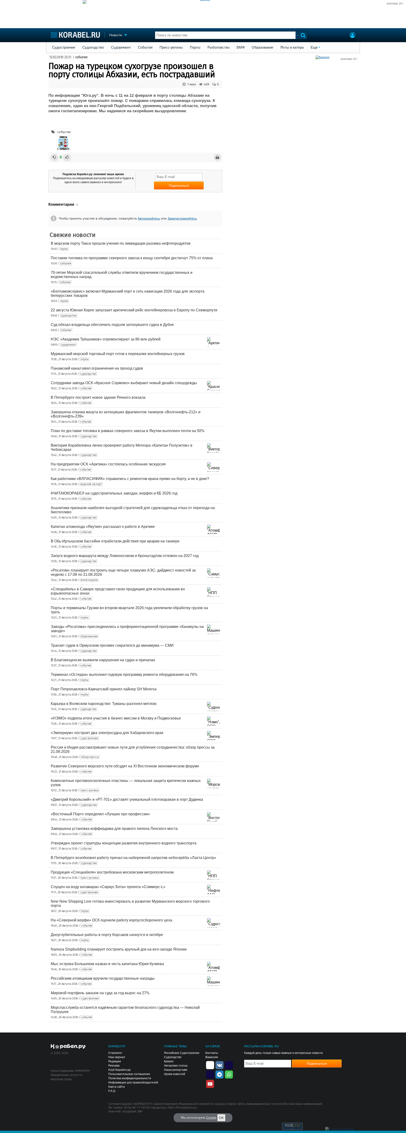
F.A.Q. (112, 1091)
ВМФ (241, 47)
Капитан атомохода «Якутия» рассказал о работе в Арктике (103, 527)
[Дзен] (210, 1064)
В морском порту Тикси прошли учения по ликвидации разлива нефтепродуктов (121, 243)
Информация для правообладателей (133, 1082)
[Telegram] (219, 1074)
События (145, 47)
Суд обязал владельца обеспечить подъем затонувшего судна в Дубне (112, 325)
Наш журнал (116, 1057)
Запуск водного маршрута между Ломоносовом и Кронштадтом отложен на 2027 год (125, 556)
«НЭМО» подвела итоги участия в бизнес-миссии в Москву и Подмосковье (116, 718)
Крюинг (169, 1061)
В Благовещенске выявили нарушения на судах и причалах (103, 660)
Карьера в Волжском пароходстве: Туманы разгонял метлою (103, 704)
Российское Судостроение (181, 1053)
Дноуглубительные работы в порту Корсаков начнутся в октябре (107, 935)
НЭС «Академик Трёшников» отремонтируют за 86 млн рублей (105, 339)
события (81, 57)
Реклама (114, 1065)
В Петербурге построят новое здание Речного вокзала (98, 397)
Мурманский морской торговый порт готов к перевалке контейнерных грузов (118, 354)
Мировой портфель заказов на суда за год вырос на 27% (100, 993)
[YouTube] (210, 1083)
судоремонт (68, 344)
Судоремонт (121, 47)
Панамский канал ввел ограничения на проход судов (97, 368)
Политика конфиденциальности (129, 1078)
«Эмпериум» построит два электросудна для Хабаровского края (107, 733)
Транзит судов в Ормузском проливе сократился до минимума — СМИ (112, 645)
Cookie (211, 1117)
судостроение (89, 738)
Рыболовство (218, 47)
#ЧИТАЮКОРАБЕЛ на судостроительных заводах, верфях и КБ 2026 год (114, 493)
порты (64, 249)
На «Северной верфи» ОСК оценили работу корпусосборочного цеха (111, 920)
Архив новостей (174, 1074)
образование (89, 636)
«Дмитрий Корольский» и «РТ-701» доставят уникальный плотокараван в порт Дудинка (127, 799)
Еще (314, 47)
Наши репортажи (175, 1069)
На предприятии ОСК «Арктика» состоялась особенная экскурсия (108, 464)
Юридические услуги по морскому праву (66, 1077)
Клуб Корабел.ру (119, 1069)
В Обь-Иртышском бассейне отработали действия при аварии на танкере (115, 541)
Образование (262, 47)
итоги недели (89, 580)
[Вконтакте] (219, 1064)
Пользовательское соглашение (129, 1074)
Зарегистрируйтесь (182, 218)
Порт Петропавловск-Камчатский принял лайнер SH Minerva (103, 689)
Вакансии (211, 1057)
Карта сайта (116, 1086)
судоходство (69, 315)
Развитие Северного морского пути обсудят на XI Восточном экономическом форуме (125, 766)
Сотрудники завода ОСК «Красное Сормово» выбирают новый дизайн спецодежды (124, 383)
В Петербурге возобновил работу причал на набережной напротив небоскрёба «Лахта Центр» (133, 858)
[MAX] (210, 1074)
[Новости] (63, 143)
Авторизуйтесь (149, 218)
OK (221, 1118)
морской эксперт (91, 484)
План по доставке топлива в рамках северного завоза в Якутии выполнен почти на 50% (127, 431)
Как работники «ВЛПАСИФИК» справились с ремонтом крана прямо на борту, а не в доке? (130, 479)
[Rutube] (229, 1064)
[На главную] (75, 35)
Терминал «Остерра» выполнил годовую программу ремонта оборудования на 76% (124, 675)
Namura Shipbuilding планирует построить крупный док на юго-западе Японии (119, 949)
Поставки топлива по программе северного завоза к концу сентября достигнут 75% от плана (132, 258)
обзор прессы (90, 757)
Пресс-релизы (171, 47)
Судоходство (93, 47)
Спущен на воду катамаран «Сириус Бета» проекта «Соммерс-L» (108, 887)
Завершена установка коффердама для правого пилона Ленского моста (114, 829)
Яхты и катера (292, 47)
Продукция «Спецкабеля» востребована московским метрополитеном (112, 872)
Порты (195, 47)
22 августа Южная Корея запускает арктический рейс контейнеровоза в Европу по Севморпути (134, 310)
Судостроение (63, 47)
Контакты (211, 1053)
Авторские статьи (175, 1065)
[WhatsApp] (229, 1074)
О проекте (115, 1053)
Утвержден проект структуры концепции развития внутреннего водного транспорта (123, 843)
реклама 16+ (395, 3)
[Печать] (217, 157)
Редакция (114, 1061)
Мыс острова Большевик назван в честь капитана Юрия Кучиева (107, 964)
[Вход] (352, 35)
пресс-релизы (89, 790)
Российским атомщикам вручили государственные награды (103, 978)
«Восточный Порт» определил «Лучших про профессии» (100, 814)
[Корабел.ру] (68, 1046)
